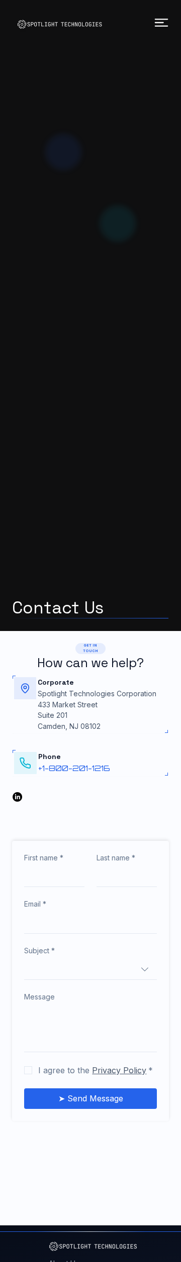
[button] (90, 649)
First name (43, 857)
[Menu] (161, 23)
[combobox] (90, 969)
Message (39, 996)
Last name (116, 857)
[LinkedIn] (17, 797)
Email (35, 904)
